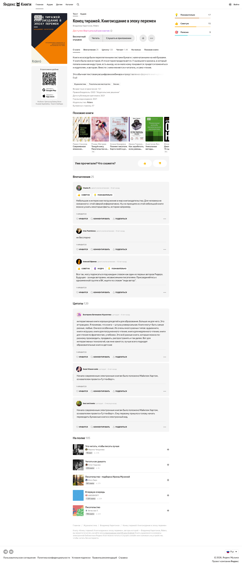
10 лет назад (122, 262)
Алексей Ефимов (90, 262)
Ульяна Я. (87, 188)
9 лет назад (115, 188)
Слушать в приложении (118, 38)
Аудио (50, 4)
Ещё (75, 77)
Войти (236, 4)
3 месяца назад (111, 403)
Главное (39, 4)
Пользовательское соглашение (19, 557)
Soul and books (89, 403)
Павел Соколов (80, 144)
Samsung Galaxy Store (53, 102)
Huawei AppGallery (43, 104)
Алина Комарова (118, 144)
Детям (59, 4)
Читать (95, 38)
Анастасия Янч (153, 144)
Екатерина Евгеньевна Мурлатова (97, 315)
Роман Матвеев (98, 144)
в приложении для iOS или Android (118, 533)
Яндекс (235, 561)
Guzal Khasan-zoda (90, 369)
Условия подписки (81, 557)
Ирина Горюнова (137, 144)
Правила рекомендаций (104, 557)
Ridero (96, 26)
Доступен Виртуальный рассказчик (91, 30)
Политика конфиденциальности (53, 557)
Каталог (69, 4)
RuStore (41, 102)
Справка (123, 557)
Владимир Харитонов (82, 26)
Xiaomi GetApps (57, 104)
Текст (75, 14)
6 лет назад (125, 315)
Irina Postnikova (89, 231)
